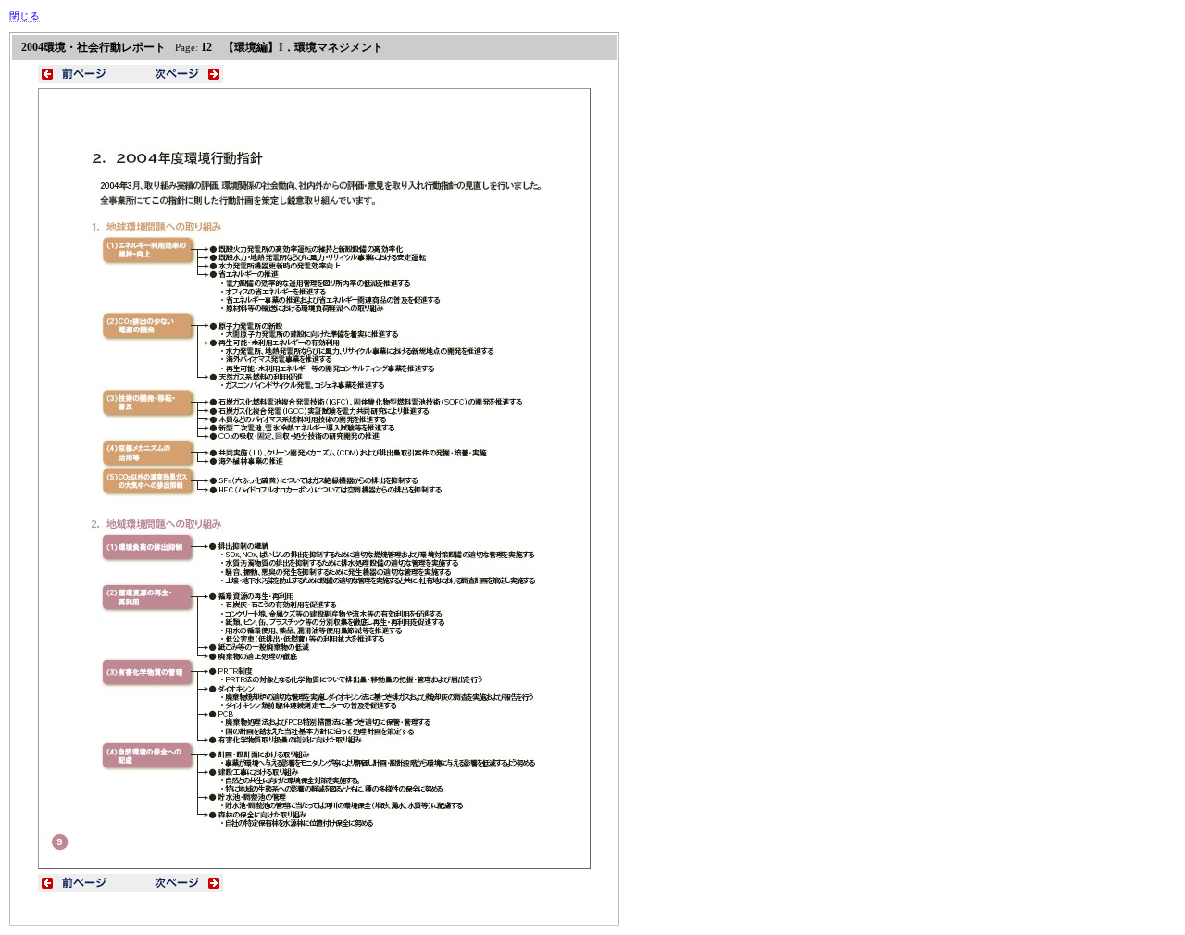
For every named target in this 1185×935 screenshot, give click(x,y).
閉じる (24, 15)
